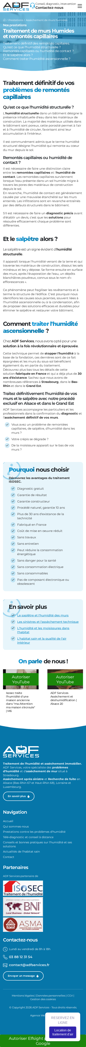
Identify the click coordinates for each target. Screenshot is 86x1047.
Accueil (8, 821)
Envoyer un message (21, 975)
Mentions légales (23, 995)
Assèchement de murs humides (46, 20)
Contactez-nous (49, 7)
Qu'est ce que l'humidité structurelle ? (32, 47)
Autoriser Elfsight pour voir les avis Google (43, 1041)
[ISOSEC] (23, 889)
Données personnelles (50, 995)
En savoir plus (17, 796)
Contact (8, 857)
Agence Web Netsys (43, 1015)
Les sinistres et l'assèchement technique (48, 622)
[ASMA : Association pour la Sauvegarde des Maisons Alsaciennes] (23, 924)
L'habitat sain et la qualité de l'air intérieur (41, 640)
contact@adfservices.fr (29, 965)
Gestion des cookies (43, 999)
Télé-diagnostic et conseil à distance (28, 837)
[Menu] (80, 6)
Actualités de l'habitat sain (21, 851)
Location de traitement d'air (62, 1032)
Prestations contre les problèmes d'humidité (34, 831)
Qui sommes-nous (16, 826)
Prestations (15, 20)
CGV (70, 995)
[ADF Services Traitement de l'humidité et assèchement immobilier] (16, 6)
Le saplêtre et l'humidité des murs (43, 615)
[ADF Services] (4, 20)
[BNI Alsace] (23, 907)
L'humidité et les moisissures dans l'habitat (43, 630)
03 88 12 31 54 (20, 957)
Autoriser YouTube (21, 679)
